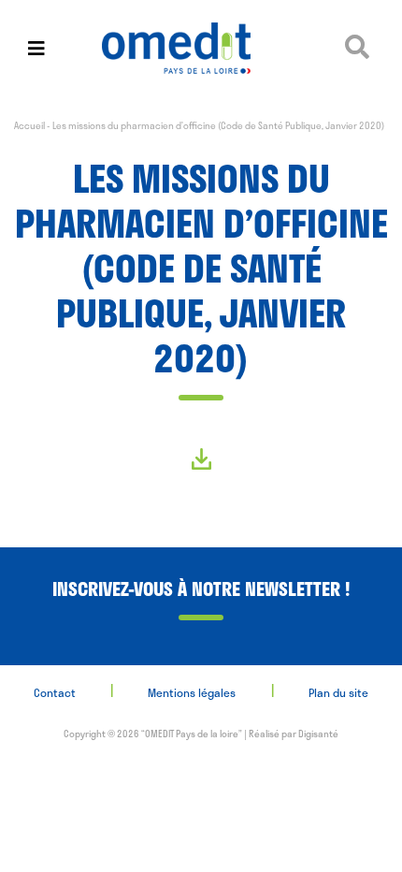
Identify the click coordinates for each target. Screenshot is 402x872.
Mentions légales (192, 692)
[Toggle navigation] (36, 48)
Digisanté (318, 733)
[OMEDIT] (201, 48)
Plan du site (338, 692)
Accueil (29, 125)
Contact (55, 692)
